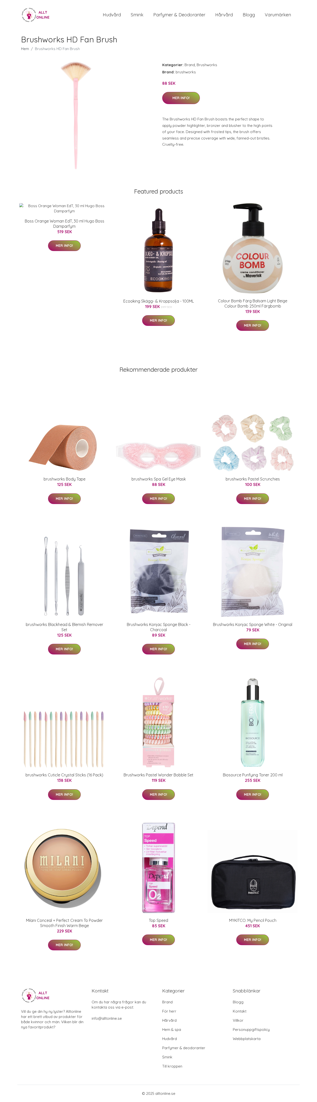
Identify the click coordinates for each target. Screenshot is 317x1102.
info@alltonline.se (107, 1018)
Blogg (249, 15)
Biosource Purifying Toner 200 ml (253, 774)
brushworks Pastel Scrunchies (253, 479)
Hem (25, 48)
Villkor (238, 1020)
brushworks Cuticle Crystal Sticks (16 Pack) (64, 774)
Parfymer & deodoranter (179, 15)
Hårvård (224, 15)
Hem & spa (171, 1029)
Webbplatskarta (247, 1038)
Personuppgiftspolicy (251, 1029)
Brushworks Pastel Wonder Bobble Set (158, 774)
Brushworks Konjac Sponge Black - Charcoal (158, 627)
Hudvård (112, 15)
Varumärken (278, 15)
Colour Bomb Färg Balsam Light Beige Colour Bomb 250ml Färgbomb (252, 303)
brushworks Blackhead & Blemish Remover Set (64, 627)
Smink (137, 15)
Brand (190, 64)
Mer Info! (181, 98)
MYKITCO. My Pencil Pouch (252, 920)
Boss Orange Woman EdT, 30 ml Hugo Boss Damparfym (64, 224)
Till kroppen (172, 1066)
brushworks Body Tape (64, 479)
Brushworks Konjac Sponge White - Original (252, 624)
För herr (169, 1011)
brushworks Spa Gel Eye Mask (159, 479)
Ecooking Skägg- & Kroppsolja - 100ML (158, 301)
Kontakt (239, 1011)
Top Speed (158, 920)
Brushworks (207, 64)
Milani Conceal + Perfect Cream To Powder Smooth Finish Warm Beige (64, 923)
